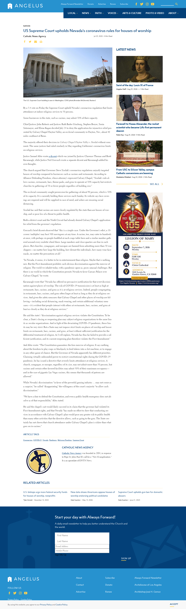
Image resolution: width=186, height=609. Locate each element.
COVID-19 (37, 440)
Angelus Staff (121, 89)
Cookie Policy (26, 599)
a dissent (53, 156)
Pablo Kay (120, 135)
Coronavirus (27, 440)
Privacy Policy (46, 604)
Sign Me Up (60, 554)
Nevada (45, 440)
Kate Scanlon (75, 500)
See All (154, 184)
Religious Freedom (65, 440)
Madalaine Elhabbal (123, 177)
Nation (26, 26)
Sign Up (126, 558)
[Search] (176, 4)
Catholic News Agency (34, 36)
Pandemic (53, 440)
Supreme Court (78, 440)
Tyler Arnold (27, 500)
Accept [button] (174, 604)
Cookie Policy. (62, 604)
